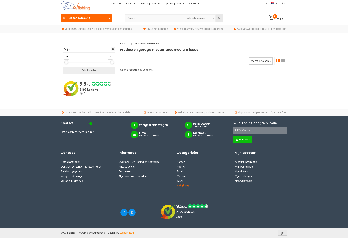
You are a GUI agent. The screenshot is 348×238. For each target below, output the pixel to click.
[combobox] (201, 18)
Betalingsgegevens (72, 171)
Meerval (181, 176)
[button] (276, 18)
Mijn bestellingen (244, 166)
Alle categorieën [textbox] (196, 18)
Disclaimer (125, 171)
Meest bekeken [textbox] (260, 61)
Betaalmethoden (70, 162)
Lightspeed (98, 233)
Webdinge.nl (127, 233)
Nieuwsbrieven (243, 181)
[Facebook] (124, 212)
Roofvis (181, 166)
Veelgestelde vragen (72, 176)
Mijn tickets (241, 171)
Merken (193, 3)
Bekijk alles (183, 185)
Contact (129, 3)
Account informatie (246, 162)
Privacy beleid (127, 166)
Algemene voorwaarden (133, 176)
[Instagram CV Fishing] (132, 212)
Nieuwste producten (149, 3)
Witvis (180, 181)
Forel (180, 171)
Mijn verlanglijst (244, 176)
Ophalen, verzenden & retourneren (81, 166)
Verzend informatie (72, 181)
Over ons (116, 3)
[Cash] (282, 233)
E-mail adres (242, 130)
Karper (181, 162)
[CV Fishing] (83, 5)
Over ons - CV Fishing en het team (139, 162)
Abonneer (244, 139)
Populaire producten (174, 3)
